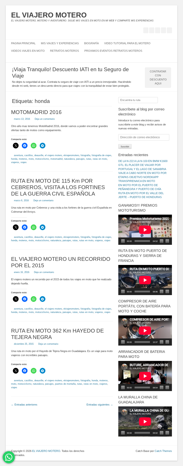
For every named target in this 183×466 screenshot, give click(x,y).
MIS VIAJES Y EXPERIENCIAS (60, 43)
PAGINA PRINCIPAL (23, 43)
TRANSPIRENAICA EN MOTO (136, 181)
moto (31, 159)
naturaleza (69, 159)
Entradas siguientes (99, 404)
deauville (38, 155)
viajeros (15, 162)
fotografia (85, 155)
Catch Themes (163, 450)
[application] (145, 230)
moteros (23, 159)
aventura (18, 155)
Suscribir (125, 146)
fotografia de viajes (101, 155)
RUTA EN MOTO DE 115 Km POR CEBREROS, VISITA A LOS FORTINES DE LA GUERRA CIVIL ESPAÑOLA (58, 187)
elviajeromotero (71, 155)
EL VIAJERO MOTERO (49, 15)
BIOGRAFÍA (91, 43)
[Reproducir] (123, 241)
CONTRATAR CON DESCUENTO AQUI (158, 77)
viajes (24, 162)
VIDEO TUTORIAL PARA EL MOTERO (127, 43)
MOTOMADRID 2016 (36, 112)
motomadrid (56, 159)
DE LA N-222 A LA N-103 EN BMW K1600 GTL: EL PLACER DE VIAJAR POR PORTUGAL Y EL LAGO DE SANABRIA (142, 165)
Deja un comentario (45, 119)
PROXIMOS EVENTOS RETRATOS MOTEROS (113, 50)
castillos (28, 155)
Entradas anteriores (24, 404)
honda (14, 159)
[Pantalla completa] (167, 241)
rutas (88, 159)
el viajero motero (53, 155)
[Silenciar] (161, 241)
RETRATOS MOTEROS (64, 50)
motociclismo (42, 159)
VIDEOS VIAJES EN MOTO (28, 50)
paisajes (80, 159)
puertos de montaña (65, 384)
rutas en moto (100, 159)
